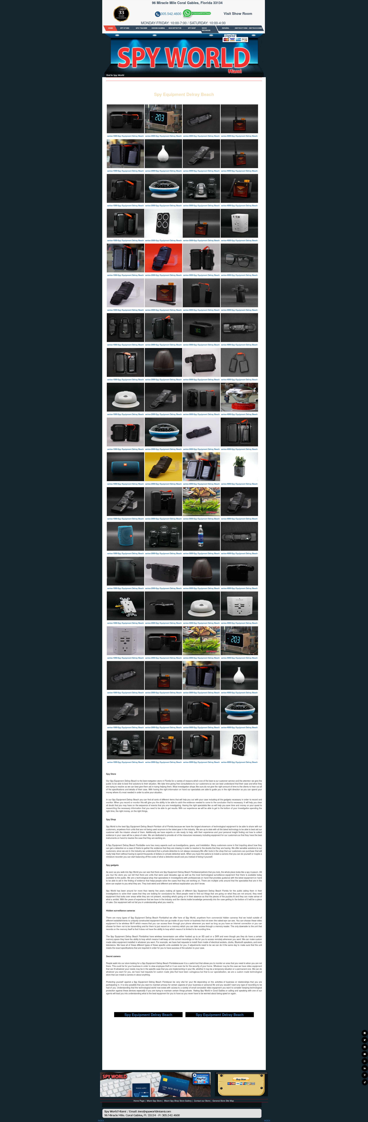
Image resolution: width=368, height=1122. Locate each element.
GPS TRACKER (141, 28)
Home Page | (139, 1100)
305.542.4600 (171, 13)
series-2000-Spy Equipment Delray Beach (163, 136)
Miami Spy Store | (155, 1100)
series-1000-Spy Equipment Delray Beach (125, 136)
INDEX (101, 1120)
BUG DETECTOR (175, 28)
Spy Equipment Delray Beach (148, 1014)
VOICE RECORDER (206, 29)
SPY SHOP (192, 28)
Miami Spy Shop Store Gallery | (178, 1100)
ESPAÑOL (225, 28)
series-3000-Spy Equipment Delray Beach (201, 136)
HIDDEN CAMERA (158, 28)
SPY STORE (124, 28)
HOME (110, 28)
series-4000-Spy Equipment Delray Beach (239, 136)
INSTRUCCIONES (255, 28)
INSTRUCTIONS (241, 28)
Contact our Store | (202, 1100)
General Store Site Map (223, 1100)
